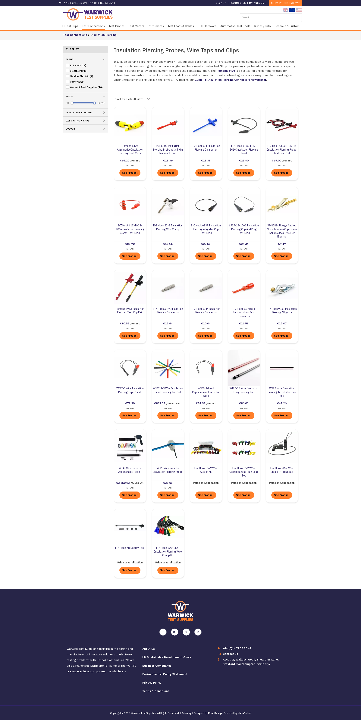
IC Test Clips (70, 26)
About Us (148, 649)
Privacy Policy (151, 682)
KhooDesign (215, 713)
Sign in (221, 3)
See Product (130, 172)
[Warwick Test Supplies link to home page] (88, 14)
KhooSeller (244, 713)
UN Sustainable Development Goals (166, 657)
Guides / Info (262, 26)
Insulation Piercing (103, 35)
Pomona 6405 (225, 70)
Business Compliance (156, 665)
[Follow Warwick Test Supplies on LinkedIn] (198, 632)
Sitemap (186, 713)
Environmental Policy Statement (164, 674)
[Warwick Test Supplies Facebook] (163, 632)
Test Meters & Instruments (146, 26)
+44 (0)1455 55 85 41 (237, 648)
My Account (257, 3)
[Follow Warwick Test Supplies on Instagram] (174, 632)
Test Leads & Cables (181, 26)
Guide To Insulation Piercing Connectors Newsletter (230, 79)
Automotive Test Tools (235, 26)
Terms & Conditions (155, 691)
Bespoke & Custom (287, 26)
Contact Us (230, 654)
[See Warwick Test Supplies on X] (186, 632)
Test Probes (116, 26)
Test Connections (93, 26)
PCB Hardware (207, 26)
